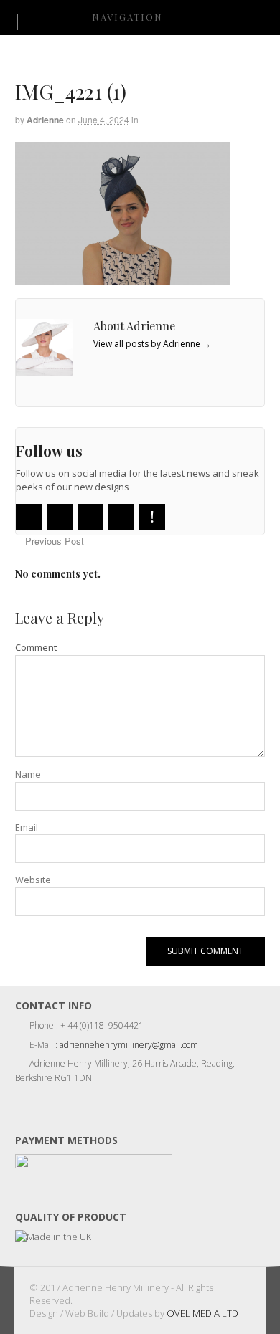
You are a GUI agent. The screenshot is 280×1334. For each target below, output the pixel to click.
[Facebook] (60, 517)
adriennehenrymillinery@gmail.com (129, 1045)
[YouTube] (90, 517)
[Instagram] (121, 517)
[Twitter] (29, 517)
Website (33, 879)
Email (26, 827)
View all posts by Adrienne (152, 344)
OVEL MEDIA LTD (202, 1313)
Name (28, 774)
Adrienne (45, 119)
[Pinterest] (152, 517)
